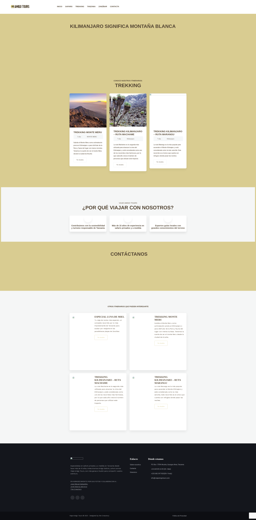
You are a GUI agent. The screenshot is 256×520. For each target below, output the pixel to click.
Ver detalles (80, 160)
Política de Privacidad (179, 516)
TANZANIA (91, 7)
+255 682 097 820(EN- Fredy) (161, 473)
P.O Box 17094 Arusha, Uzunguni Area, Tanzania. (167, 465)
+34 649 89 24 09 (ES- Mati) (161, 469)
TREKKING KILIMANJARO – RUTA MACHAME (128, 133)
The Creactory (76, 489)
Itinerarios (133, 472)
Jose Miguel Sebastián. (79, 484)
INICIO (59, 7)
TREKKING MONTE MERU (88, 132)
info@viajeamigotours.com (160, 478)
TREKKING (79, 7)
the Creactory (104, 516)
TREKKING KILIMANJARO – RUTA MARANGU (168, 133)
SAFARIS (68, 7)
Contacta (133, 468)
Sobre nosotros (135, 465)
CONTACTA (114, 7)
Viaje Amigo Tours (76, 516)
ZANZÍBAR (102, 7)
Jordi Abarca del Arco (78, 487)
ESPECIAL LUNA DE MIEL (109, 317)
